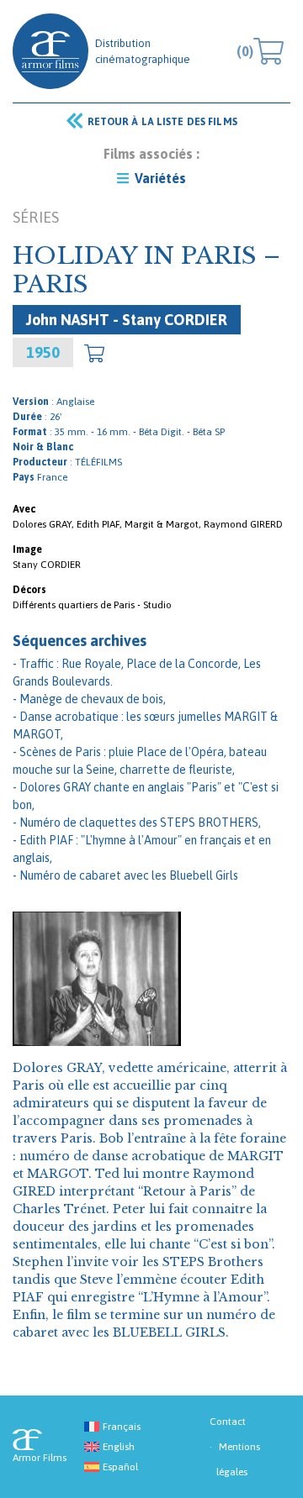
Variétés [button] (158, 178)
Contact (228, 1421)
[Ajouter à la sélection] (94, 353)
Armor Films (50, 51)
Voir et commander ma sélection (245, 51)
